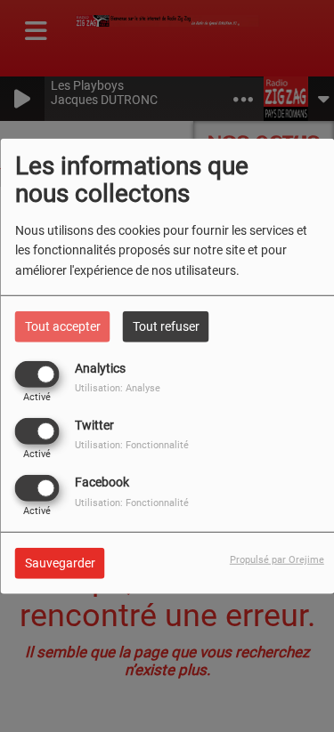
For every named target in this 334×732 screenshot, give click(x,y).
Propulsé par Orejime (277, 560)
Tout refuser (166, 325)
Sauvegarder (60, 563)
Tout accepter (63, 325)
